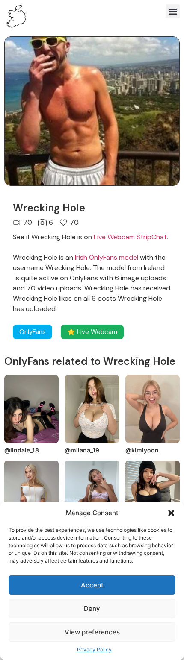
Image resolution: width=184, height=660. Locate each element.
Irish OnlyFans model (106, 257)
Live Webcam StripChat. (131, 236)
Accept (92, 585)
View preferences (92, 632)
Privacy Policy (94, 649)
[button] (171, 513)
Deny (92, 608)
